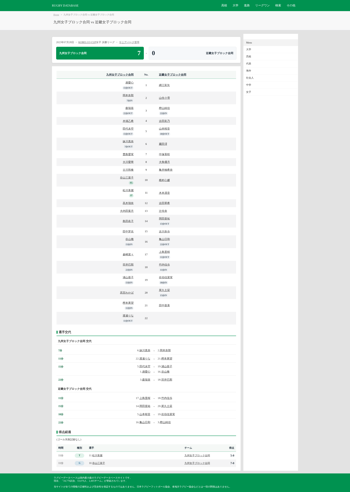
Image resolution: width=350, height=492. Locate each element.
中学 (248, 85)
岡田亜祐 (164, 218)
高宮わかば (127, 292)
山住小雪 (164, 97)
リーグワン (262, 5)
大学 (235, 5)
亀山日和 (164, 239)
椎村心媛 (164, 180)
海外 (248, 70)
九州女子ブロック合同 (120, 74)
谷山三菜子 (127, 177)
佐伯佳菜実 (166, 277)
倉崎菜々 (128, 254)
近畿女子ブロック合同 (172, 74)
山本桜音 (164, 128)
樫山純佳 (164, 108)
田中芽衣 (128, 231)
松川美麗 (128, 190)
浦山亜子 (128, 277)
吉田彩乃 (164, 120)
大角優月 (164, 161)
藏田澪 (163, 143)
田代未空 (128, 128)
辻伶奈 (163, 210)
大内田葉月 (127, 210)
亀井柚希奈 (166, 169)
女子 (248, 92)
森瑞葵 (129, 108)
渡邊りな (128, 315)
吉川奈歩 (164, 231)
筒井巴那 (128, 264)
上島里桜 (164, 251)
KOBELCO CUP (87, 42)
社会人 (250, 77)
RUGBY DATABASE (65, 5)
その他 (291, 5)
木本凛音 (164, 192)
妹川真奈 (128, 141)
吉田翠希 (164, 203)
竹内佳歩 (164, 264)
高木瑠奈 (128, 203)
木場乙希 (128, 120)
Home (56, 14)
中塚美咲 (164, 154)
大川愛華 (128, 161)
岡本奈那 (128, 95)
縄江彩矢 (164, 85)
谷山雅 (129, 239)
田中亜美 (164, 305)
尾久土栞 (164, 290)
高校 (224, 5)
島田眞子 (128, 221)
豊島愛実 (128, 154)
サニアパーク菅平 (129, 42)
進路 (247, 5)
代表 (248, 63)
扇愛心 (129, 82)
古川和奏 (128, 169)
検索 (278, 5)
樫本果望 (128, 302)
